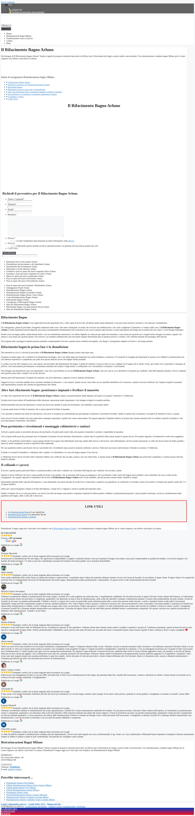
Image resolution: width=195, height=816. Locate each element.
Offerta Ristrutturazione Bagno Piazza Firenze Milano (28, 785)
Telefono (12, 204)
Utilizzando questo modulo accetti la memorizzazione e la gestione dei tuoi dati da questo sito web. (57, 246)
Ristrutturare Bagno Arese (17, 792)
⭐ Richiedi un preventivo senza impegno (26, 12)
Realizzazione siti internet (36, 806)
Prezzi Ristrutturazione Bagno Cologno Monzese (26, 795)
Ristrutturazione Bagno (20, 512)
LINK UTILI (13, 99)
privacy (71, 241)
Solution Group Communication (62, 806)
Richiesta (12, 214)
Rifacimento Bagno (15, 87)
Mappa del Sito (54, 804)
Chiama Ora (16, 9)
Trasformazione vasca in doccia (19, 38)
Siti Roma (81, 806)
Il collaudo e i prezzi (15, 97)
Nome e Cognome (16, 199)
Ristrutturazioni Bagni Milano (18, 36)
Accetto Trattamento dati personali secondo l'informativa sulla (45, 241)
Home (9, 33)
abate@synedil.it (15, 769)
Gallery (9, 41)
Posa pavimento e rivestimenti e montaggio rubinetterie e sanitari (32, 94)
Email (11, 209)
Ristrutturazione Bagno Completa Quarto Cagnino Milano (30, 799)
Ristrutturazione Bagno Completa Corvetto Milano (27, 797)
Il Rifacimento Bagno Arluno (19, 82)
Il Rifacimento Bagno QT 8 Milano (21, 788)
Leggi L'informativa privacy (13, 804)
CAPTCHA (13, 248)
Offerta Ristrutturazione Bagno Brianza (22, 790)
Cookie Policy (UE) (36, 804)
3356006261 (15, 767)
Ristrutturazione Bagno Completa (22, 517)
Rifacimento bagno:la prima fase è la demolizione (26, 89)
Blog (8, 43)
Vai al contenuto (8, 2)
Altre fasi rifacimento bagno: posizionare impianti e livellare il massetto (35, 92)
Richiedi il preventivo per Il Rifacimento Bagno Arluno (29, 85)
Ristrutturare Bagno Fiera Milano (20, 783)
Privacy (11, 238)
